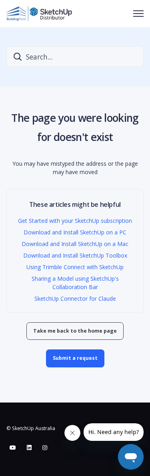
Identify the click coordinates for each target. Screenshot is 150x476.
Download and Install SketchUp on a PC (75, 232)
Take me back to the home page (75, 330)
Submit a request (75, 358)
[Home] (39, 13)
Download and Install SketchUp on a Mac (75, 244)
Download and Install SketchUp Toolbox (75, 255)
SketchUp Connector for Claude (75, 298)
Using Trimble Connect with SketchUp (75, 267)
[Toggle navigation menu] (138, 13)
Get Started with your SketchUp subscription (75, 220)
